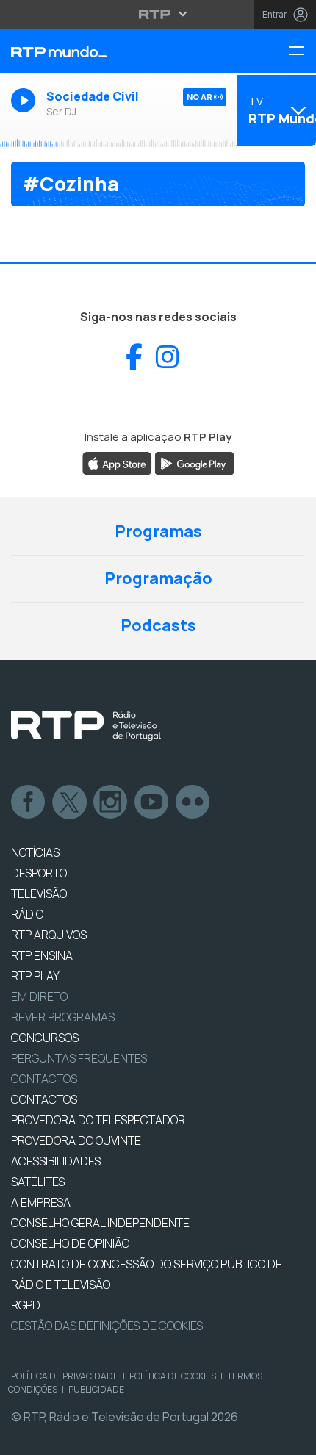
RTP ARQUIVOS (49, 935)
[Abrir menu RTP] (158, 14)
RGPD (25, 1305)
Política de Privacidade (64, 1376)
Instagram (111, 802)
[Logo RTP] (86, 726)
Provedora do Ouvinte (76, 1140)
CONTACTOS (44, 1099)
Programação (158, 578)
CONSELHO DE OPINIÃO (70, 1243)
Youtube (152, 802)
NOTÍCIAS (35, 852)
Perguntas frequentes (79, 1058)
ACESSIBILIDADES (56, 1161)
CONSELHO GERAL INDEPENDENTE (100, 1223)
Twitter (69, 802)
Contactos (44, 1079)
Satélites (38, 1182)
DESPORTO (39, 873)
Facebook (28, 802)
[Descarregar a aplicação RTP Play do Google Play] (194, 462)
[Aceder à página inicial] (105, 51)
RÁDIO (27, 914)
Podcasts (158, 625)
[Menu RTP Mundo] (302, 51)
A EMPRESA (41, 1202)
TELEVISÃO (39, 893)
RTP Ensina (42, 955)
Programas (158, 531)
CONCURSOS (45, 1038)
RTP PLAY (35, 976)
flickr (193, 802)
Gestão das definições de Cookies (107, 1326)
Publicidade (96, 1389)
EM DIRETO (39, 996)
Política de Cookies (172, 1376)
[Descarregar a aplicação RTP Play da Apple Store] (117, 462)
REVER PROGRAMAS (63, 1017)
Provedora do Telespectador (98, 1120)
